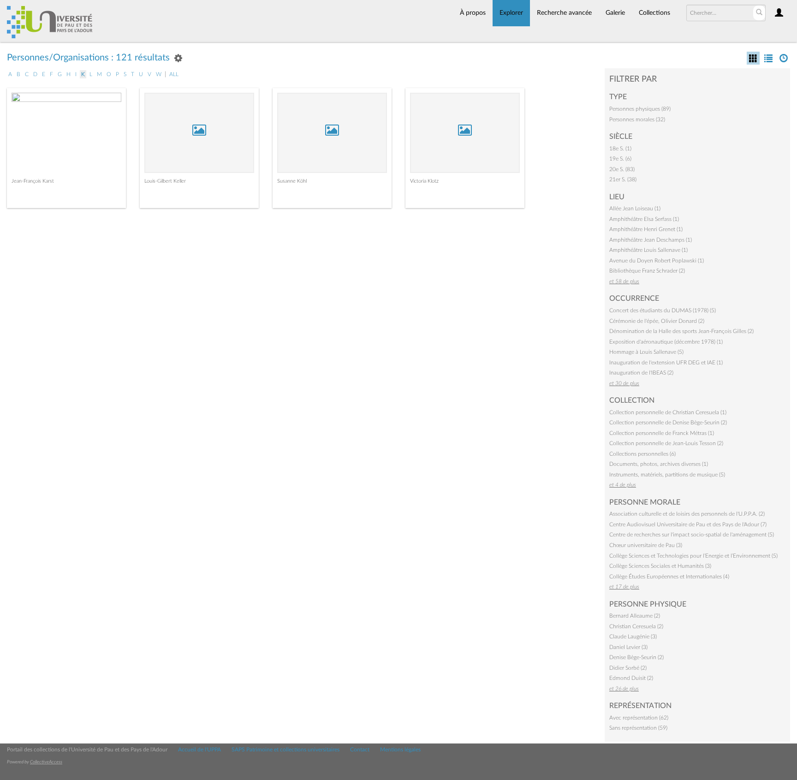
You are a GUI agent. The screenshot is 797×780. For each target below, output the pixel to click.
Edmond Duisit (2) (631, 678)
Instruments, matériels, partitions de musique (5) (667, 474)
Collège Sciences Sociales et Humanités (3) (660, 566)
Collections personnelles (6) (642, 454)
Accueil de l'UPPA (199, 749)
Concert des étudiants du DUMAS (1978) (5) (662, 310)
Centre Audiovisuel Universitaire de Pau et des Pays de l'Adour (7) (688, 524)
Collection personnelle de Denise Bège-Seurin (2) (668, 422)
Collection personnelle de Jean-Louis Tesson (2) (666, 443)
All (173, 74)
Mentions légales (400, 749)
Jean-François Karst (33, 181)
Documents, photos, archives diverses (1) (658, 464)
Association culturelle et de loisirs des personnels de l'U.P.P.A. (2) (687, 514)
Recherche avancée (564, 13)
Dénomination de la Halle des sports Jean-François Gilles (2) (681, 331)
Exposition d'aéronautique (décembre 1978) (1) (666, 342)
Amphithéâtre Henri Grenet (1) (646, 229)
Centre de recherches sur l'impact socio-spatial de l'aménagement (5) (691, 534)
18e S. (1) (620, 148)
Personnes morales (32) (637, 119)
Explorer (511, 13)
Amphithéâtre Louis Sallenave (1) (648, 250)
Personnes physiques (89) (640, 109)
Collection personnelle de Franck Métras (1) (661, 433)
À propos (473, 13)
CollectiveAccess (46, 762)
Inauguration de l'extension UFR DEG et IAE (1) (666, 362)
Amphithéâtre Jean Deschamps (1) (650, 240)
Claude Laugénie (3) (633, 636)
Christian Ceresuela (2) (636, 626)
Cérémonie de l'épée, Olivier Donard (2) (656, 321)
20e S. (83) (622, 169)
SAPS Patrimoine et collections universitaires (285, 749)
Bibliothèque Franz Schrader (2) (647, 271)
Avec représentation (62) (638, 717)
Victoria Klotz (424, 181)
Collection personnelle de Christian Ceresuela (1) (667, 412)
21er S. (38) (622, 179)
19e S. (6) (620, 158)
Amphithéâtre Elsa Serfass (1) (644, 219)
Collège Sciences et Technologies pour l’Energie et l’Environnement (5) (693, 556)
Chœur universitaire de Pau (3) (645, 545)
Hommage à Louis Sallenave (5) (646, 352)
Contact (359, 749)
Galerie (615, 13)
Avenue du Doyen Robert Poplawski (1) (656, 260)
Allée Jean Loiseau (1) (634, 208)
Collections (654, 13)
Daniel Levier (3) (628, 647)
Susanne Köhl (292, 181)
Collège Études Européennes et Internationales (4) (669, 576)
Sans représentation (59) (638, 728)
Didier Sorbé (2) (628, 668)
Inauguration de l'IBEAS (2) (641, 372)
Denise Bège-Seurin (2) (636, 657)
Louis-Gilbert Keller (165, 181)
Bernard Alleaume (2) (634, 616)
